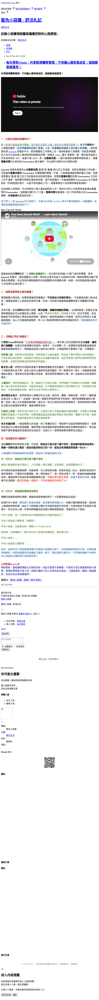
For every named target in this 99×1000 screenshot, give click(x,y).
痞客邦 (22, 614)
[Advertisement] (49, 817)
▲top (3, 629)
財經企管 (21, 621)
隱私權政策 (64, 964)
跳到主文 (5, 27)
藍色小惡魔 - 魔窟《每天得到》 (26, 580)
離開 (14, 995)
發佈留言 (5, 650)
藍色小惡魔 (6, 599)
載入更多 (5, 634)
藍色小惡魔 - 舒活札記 (21, 20)
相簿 (8, 45)
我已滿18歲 (6, 995)
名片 (8, 51)
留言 (27, 614)
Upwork (12, 151)
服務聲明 (74, 964)
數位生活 (22, 40)
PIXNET (30, 964)
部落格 (9, 48)
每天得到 (21, 624)
